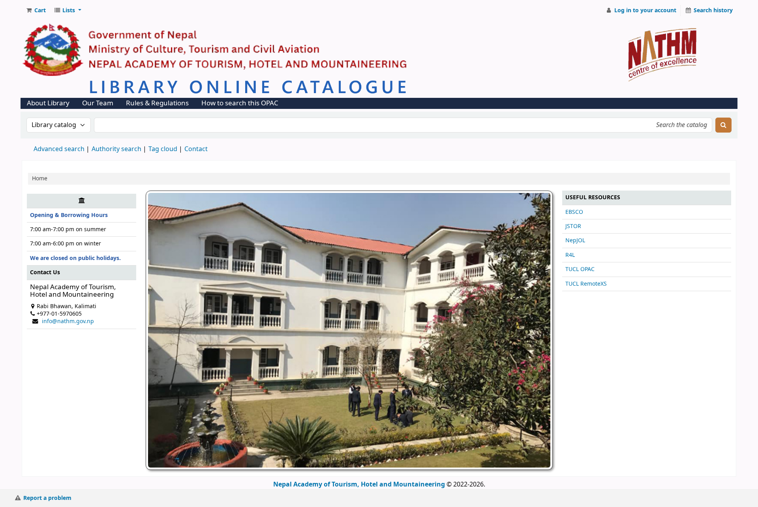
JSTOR (573, 226)
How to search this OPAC (239, 103)
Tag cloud (162, 149)
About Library (48, 103)
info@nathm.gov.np (68, 321)
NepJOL (575, 240)
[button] (35, 10)
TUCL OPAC (580, 269)
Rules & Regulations (157, 103)
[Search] (723, 125)
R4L (570, 255)
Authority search (116, 149)
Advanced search (59, 149)
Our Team (97, 103)
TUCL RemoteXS (586, 284)
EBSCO (574, 212)
